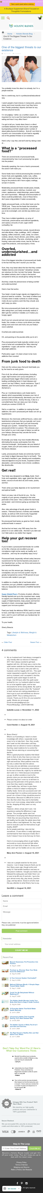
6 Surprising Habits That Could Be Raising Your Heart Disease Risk (22, 1017)
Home (9, 33)
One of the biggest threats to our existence (21, 48)
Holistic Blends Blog (24, 33)
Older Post (8, 642)
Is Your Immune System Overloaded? (23, 978)
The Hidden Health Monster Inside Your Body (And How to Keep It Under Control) (24, 1001)
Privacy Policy (21, 1162)
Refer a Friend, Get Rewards (21, 1169)
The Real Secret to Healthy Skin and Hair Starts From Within (24, 1033)
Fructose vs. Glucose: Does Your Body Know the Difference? (23, 971)
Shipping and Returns (21, 1167)
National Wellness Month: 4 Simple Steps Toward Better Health (24, 985)
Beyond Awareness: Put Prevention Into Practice (24, 962)
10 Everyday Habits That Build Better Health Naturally (23, 1009)
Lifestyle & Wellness (20, 632)
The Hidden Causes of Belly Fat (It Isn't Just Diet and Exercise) (23, 1025)
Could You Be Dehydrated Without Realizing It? (22, 993)
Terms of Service (21, 1165)
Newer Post (34, 642)
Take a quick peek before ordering (22, 4)
